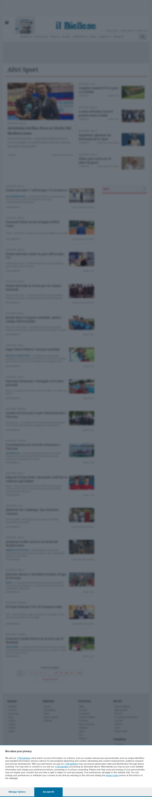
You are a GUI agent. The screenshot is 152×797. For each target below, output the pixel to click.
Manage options (17, 791)
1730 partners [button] (23, 758)
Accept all (48, 791)
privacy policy (112, 775)
